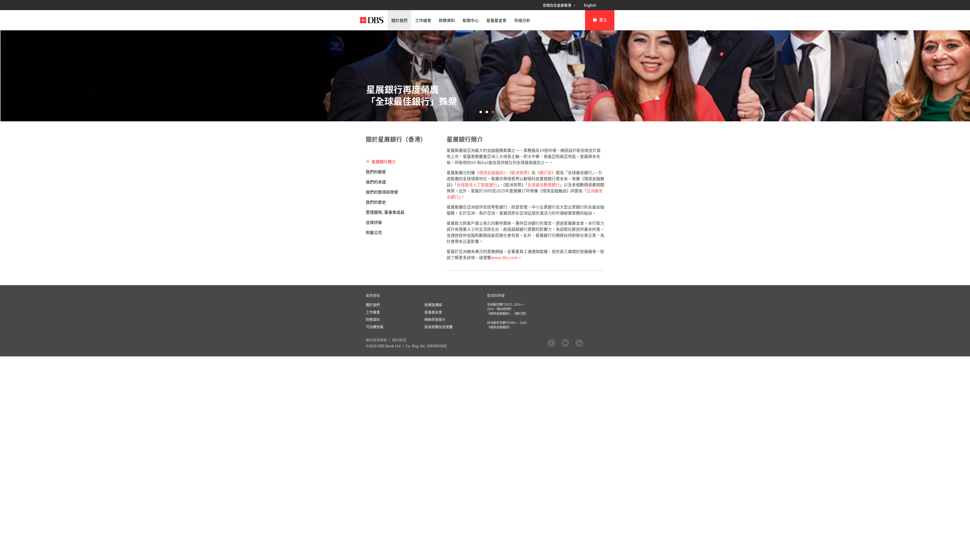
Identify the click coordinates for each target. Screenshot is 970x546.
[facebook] (551, 343)
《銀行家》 (546, 172)
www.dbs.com (504, 257)
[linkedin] (579, 343)
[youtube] (565, 343)
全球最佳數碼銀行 (543, 184)
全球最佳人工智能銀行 (477, 184)
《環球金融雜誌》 (490, 172)
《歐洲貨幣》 (520, 172)
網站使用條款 (376, 339)
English (590, 5)
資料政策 (399, 339)
